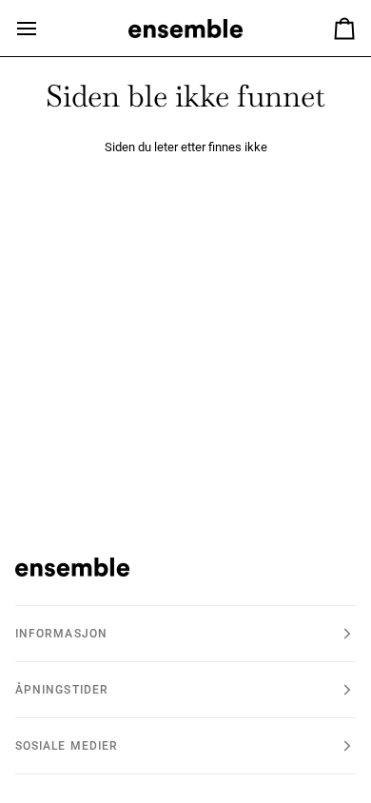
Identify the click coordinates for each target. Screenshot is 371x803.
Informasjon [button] (61, 633)
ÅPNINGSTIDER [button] (61, 689)
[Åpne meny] (43, 28)
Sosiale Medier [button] (66, 746)
